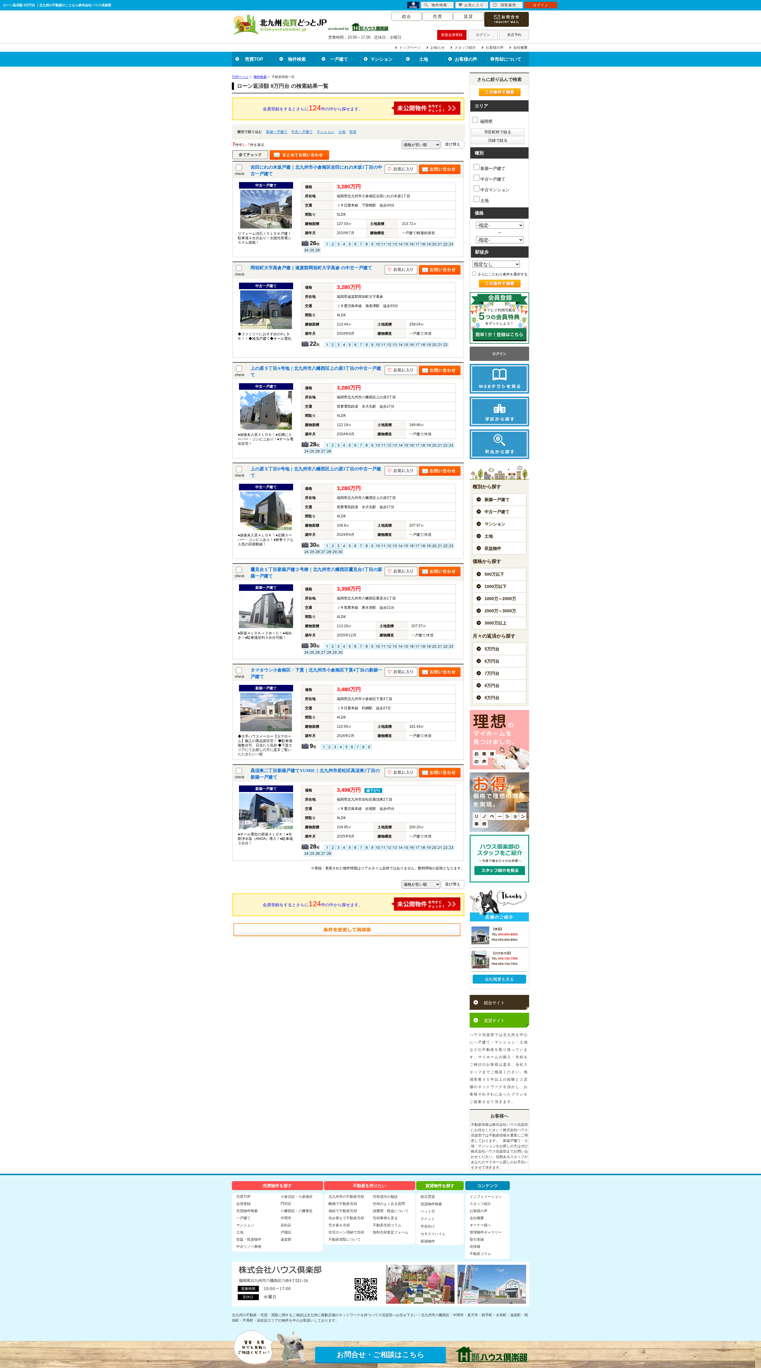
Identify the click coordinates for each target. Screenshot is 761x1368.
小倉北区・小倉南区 (297, 1197)
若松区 (286, 1225)
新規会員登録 (452, 35)
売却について (508, 59)
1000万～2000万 (500, 598)
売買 (437, 16)
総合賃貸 (428, 1197)
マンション (381, 59)
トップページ (410, 48)
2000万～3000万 (500, 610)
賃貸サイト (494, 1020)
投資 (352, 132)
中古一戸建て (302, 132)
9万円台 (492, 697)
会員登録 (243, 1204)
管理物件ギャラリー (486, 1232)
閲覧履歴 (508, 5)
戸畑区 (286, 1232)
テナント (428, 1219)
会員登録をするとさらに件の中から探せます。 (313, 108)
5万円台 (492, 649)
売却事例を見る (385, 1218)
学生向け (428, 1226)
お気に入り (474, 5)
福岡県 (486, 121)
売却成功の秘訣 (385, 1197)
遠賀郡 (286, 1239)
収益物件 (493, 548)
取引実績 (477, 1239)
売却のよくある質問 (389, 1204)
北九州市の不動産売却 (346, 1197)
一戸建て (339, 59)
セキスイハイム (433, 1234)
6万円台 (492, 661)
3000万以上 (496, 623)
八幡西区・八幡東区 (297, 1211)
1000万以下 (496, 586)
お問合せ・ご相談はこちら (380, 1354)
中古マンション (495, 189)
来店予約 (514, 35)
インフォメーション (486, 1197)
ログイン (483, 35)
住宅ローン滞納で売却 (346, 1232)
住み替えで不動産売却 (346, 1218)
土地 (423, 59)
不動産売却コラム (387, 1225)
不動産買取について (344, 1239)
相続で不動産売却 (342, 1211)
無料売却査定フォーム (390, 1232)
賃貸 (468, 16)
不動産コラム (480, 1254)
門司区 (286, 1204)
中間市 (286, 1218)
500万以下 (494, 574)
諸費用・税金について (390, 1211)
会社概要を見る (499, 979)
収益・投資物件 (248, 1239)
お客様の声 (495, 48)
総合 (406, 16)
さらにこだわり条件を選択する (502, 274)
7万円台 (492, 673)
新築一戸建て (276, 132)
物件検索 (297, 59)
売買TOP (254, 59)
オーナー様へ (480, 1225)
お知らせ (437, 48)
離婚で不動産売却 (342, 1204)
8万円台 (492, 685)
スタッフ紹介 (465, 48)
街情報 (475, 1247)
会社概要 (520, 48)
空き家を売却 (339, 1225)
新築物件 (428, 1241)
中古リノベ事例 (248, 1247)
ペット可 (428, 1211)
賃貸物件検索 (431, 1204)
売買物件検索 (247, 1211)
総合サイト (494, 1002)
